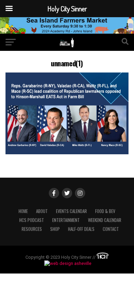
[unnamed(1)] (66, 152)
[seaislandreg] (67, 32)
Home (23, 211)
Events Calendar (71, 211)
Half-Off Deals (81, 229)
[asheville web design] (67, 263)
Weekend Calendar (104, 220)
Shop (55, 229)
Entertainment (66, 220)
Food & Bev (105, 211)
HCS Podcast (31, 220)
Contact (111, 229)
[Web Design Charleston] (103, 257)
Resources (32, 229)
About (42, 211)
